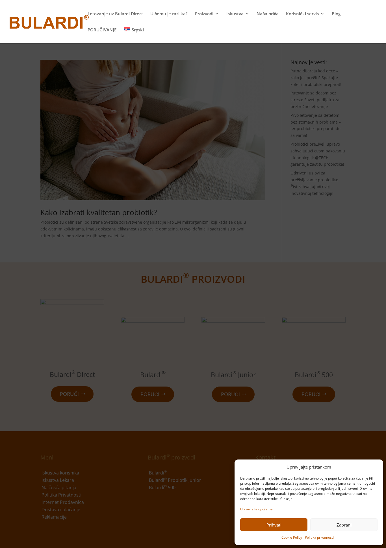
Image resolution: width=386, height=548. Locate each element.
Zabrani (344, 525)
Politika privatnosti (319, 537)
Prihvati (273, 525)
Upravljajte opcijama (256, 509)
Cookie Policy (291, 537)
